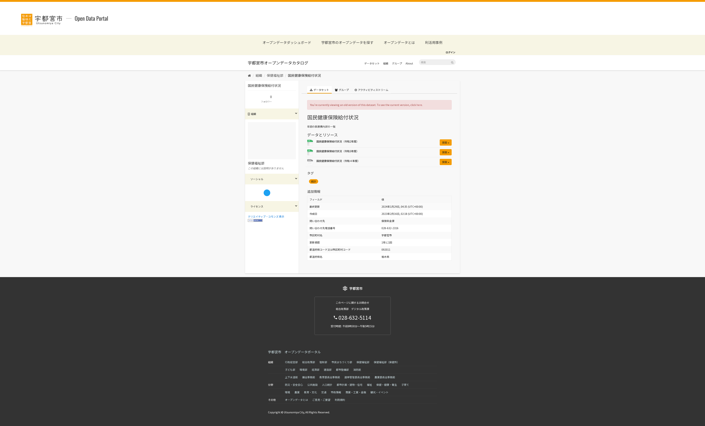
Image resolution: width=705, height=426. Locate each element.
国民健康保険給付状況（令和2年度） (337, 141)
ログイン (450, 52)
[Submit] (452, 62)
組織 (385, 63)
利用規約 (340, 400)
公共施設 (312, 385)
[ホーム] (249, 75)
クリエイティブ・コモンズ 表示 (266, 216)
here (419, 105)
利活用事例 (433, 42)
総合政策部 (308, 362)
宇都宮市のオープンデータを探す (347, 42)
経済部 (315, 369)
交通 (323, 392)
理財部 (323, 362)
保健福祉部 (275, 75)
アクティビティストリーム (372, 90)
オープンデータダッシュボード (287, 42)
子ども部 (290, 369)
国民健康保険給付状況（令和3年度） (337, 151)
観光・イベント (379, 392)
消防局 (357, 369)
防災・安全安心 (294, 385)
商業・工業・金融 (356, 392)
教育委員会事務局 (329, 377)
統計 (313, 181)
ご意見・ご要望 (321, 400)
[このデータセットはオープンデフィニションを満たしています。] (255, 220)
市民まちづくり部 (342, 362)
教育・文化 (310, 392)
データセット (372, 63)
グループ (397, 63)
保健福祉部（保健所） (387, 362)
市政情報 (336, 392)
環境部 (303, 369)
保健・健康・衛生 (386, 385)
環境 (287, 392)
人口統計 (327, 385)
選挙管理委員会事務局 (357, 377)
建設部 (328, 369)
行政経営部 (291, 362)
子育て (405, 385)
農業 (297, 392)
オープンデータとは (399, 42)
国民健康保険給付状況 (304, 75)
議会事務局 (308, 377)
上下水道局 (291, 377)
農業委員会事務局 (385, 377)
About (409, 63)
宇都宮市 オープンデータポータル (294, 351)
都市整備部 (342, 369)
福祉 (369, 385)
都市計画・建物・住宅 (349, 385)
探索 (445, 142)
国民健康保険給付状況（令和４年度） (338, 161)
